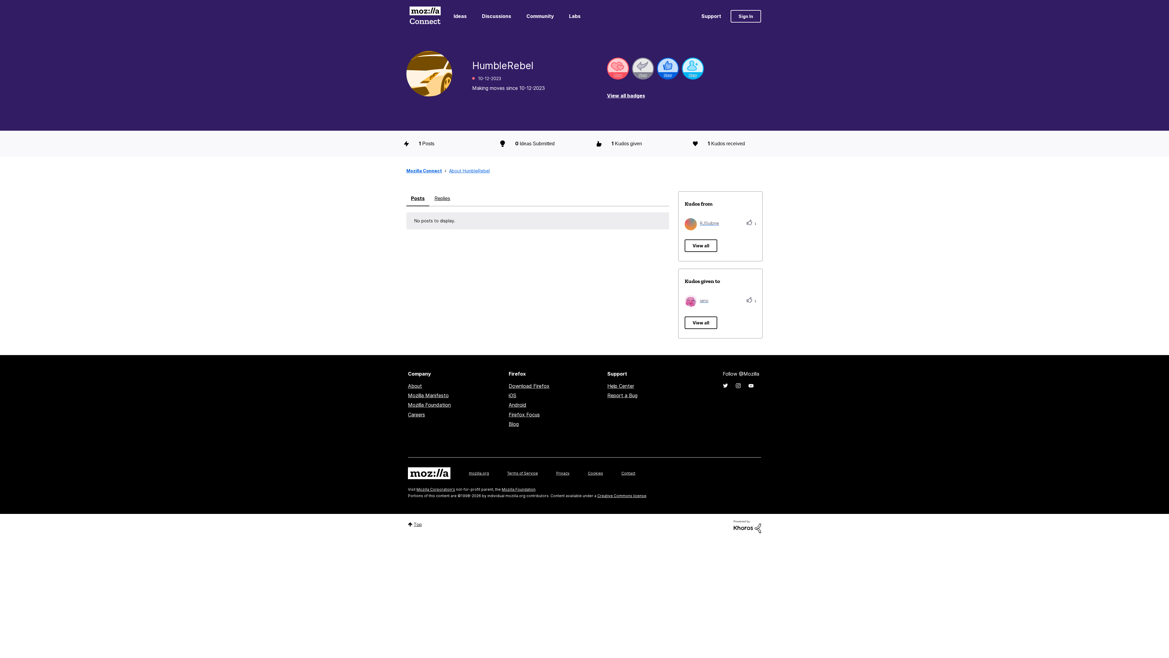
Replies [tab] (442, 198)
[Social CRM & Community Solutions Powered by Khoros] (747, 526)
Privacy (563, 473)
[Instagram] (738, 385)
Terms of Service (522, 473)
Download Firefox (529, 386)
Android (517, 405)
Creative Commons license (621, 496)
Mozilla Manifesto (428, 395)
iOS (512, 395)
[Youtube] (751, 385)
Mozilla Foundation (429, 405)
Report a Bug (622, 395)
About (415, 386)
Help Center (620, 386)
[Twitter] (725, 385)
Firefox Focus (524, 415)
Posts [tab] (418, 198)
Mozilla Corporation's (435, 489)
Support (711, 16)
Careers (416, 415)
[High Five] (618, 69)
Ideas (460, 16)
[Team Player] (668, 69)
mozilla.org (479, 473)
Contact (628, 473)
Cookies (595, 473)
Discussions (496, 16)
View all (701, 245)
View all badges (626, 96)
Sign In (746, 16)
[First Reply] (643, 69)
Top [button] (418, 524)
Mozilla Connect (425, 16)
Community (540, 16)
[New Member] (693, 69)
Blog (514, 424)
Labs (575, 16)
